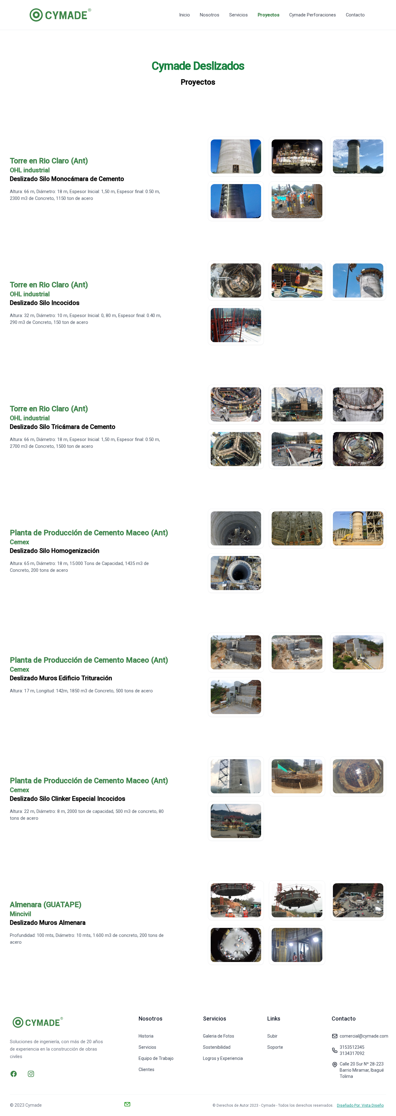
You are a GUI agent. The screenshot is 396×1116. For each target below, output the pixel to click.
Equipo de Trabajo (156, 1058)
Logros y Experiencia (223, 1058)
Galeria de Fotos (218, 1036)
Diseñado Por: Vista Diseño (360, 1105)
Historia (146, 1036)
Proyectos (268, 15)
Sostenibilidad (216, 1047)
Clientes (146, 1069)
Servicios (238, 15)
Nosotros (209, 15)
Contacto (355, 15)
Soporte (275, 1047)
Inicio (184, 15)
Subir (272, 1036)
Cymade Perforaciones (312, 15)
